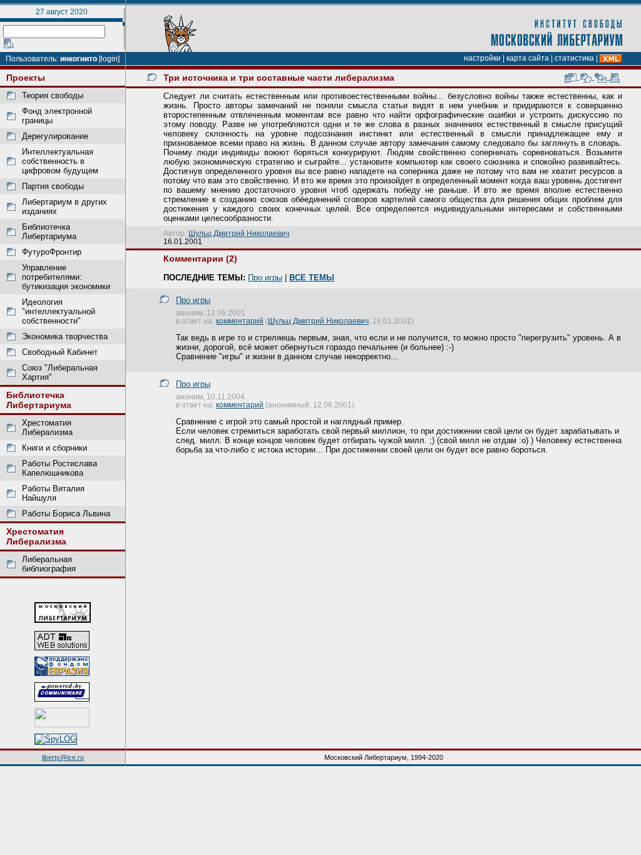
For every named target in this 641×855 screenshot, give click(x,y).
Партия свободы (53, 186)
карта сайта (527, 58)
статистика (574, 58)
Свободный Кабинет (60, 352)
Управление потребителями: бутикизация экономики (66, 277)
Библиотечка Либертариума (49, 231)
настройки (482, 58)
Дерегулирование (55, 136)
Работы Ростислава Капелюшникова (59, 468)
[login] (109, 58)
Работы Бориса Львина (66, 513)
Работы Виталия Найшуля (53, 493)
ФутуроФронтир (51, 252)
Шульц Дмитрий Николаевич (238, 233)
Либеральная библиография (49, 564)
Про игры (265, 277)
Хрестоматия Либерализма (47, 427)
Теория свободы (52, 95)
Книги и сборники (54, 448)
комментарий (240, 321)
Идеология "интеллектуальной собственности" (58, 311)
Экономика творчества (65, 336)
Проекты (25, 78)
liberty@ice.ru (63, 757)
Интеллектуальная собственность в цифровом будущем (60, 161)
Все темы (311, 277)
